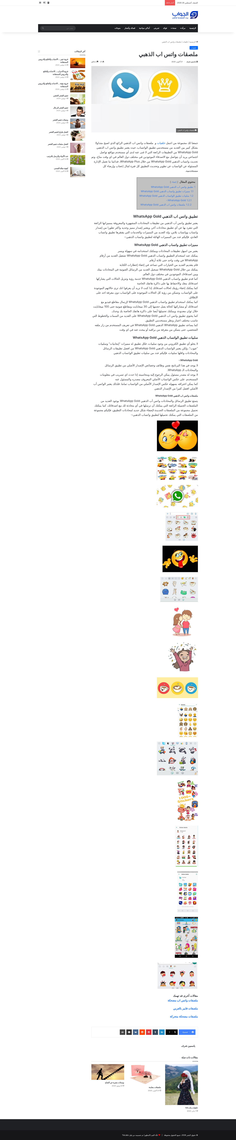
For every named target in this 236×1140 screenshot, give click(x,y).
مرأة (183, 28)
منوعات (118, 28)
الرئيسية (192, 28)
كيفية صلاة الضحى (61, 168)
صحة (174, 28)
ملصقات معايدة (155, 1087)
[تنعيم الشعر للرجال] (77, 111)
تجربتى (156, 28)
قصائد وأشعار (129, 28)
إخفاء (174, 182)
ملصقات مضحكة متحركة (184, 1016)
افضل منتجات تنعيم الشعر (58, 144)
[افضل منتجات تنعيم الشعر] (77, 148)
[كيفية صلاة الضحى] (77, 172)
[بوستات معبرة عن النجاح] (107, 1072)
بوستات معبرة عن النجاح (114, 1082)
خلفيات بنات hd (191, 1107)
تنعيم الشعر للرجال (60, 107)
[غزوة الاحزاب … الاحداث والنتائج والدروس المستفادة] (77, 75)
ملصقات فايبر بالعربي (185, 1008)
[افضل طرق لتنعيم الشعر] (77, 136)
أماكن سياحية (144, 28)
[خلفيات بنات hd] (181, 1084)
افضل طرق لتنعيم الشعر (58, 132)
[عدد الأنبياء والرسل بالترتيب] (77, 160)
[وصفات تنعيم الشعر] (77, 123)
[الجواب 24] (185, 15)
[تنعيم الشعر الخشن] (77, 99)
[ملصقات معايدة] (144, 1074)
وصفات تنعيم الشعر (60, 120)
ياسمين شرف (191, 62)
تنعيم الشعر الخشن (60, 95)
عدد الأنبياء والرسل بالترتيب (57, 156)
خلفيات (185, 42)
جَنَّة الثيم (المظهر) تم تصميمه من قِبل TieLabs (140, 1135)
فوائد (165, 28)
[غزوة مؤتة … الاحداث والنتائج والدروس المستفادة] (77, 87)
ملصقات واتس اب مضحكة (183, 1000)
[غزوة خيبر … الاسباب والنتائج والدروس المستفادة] (77, 63)
